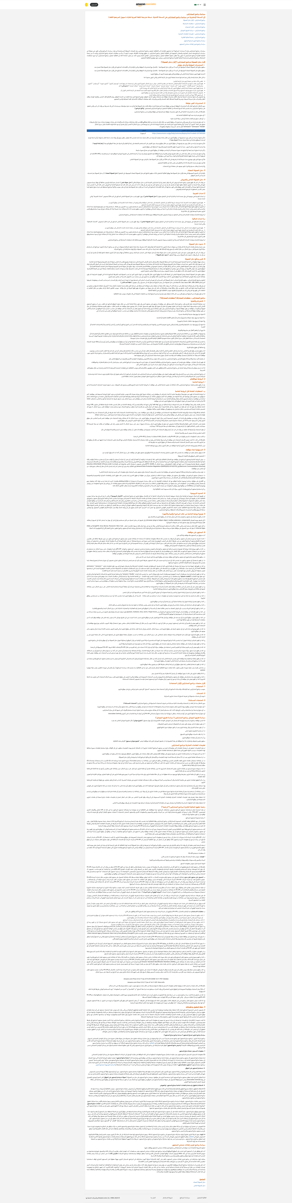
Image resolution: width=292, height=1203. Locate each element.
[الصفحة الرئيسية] (146, 4)
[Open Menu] (204, 4)
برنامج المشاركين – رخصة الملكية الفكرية (193, 37)
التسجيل (94, 4)
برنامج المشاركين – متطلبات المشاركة (194, 23)
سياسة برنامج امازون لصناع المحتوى (194, 41)
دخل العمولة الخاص (199, 1185)
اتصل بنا (153, 1198)
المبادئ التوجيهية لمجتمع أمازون (105, 1065)
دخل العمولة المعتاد (199, 1182)
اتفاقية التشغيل (201, 1198)
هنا (149, 1159)
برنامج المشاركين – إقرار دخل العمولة (194, 20)
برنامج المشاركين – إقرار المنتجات (195, 27)
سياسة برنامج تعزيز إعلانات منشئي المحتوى (192, 44)
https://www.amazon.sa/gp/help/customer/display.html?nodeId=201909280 (178, 133)
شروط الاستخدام (167, 1198)
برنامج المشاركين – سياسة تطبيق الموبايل (192, 30)
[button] (197, 4)
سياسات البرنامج (185, 1198)
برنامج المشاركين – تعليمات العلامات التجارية (192, 34)
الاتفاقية (152, 1043)
